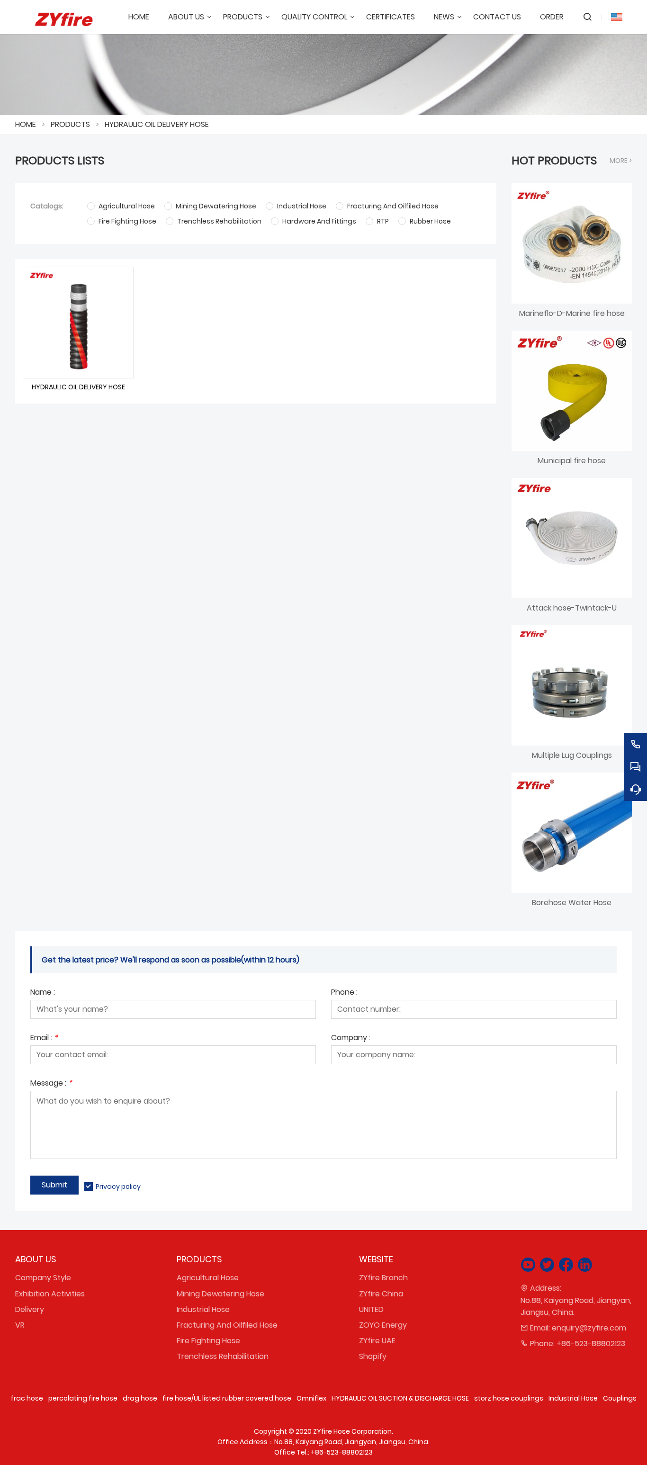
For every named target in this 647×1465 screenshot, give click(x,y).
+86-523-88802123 (591, 1343)
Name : (42, 993)
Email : (44, 1038)
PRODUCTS (70, 124)
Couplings (620, 1398)
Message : (51, 1083)
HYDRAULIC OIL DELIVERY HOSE (157, 124)
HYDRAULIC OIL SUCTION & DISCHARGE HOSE (400, 1398)
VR (20, 1325)
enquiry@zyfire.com (589, 1327)
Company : (350, 1038)
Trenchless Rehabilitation (223, 1356)
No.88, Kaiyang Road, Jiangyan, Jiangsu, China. (576, 1306)
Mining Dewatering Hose (220, 1293)
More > (621, 160)
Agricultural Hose (208, 1277)
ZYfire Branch (383, 1277)
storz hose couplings (508, 1398)
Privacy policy (118, 1186)
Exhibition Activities (50, 1293)
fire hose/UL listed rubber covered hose (226, 1398)
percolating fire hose (82, 1398)
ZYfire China (381, 1293)
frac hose (27, 1398)
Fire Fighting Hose (208, 1340)
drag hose (140, 1398)
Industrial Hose (203, 1309)
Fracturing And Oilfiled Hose (227, 1325)
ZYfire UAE (377, 1340)
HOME (25, 124)
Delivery (29, 1309)
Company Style (43, 1277)
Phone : (344, 993)
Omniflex (311, 1398)
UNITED (371, 1309)
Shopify (372, 1356)
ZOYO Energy (383, 1325)
